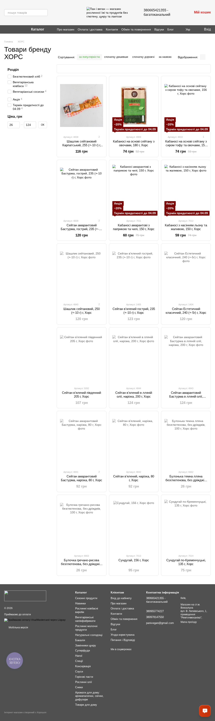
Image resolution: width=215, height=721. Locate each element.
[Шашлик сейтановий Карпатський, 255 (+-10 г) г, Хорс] (81, 105)
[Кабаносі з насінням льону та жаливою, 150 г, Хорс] (185, 189)
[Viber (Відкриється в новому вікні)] (11, 29)
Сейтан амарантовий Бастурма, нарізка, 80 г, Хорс (81, 478)
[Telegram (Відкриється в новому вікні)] (16, 29)
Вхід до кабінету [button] (121, 598)
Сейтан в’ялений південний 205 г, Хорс (81, 394)
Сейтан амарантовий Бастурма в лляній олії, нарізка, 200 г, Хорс (186, 396)
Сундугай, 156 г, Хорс (133, 560)
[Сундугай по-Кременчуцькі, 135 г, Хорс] (185, 524)
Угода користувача (122, 634)
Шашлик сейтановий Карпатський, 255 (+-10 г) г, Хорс (81, 145)
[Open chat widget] (205, 711)
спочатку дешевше (116, 56)
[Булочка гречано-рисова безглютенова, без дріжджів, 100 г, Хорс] (81, 524)
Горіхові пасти (84, 676)
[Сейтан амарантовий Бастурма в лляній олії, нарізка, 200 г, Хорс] (185, 357)
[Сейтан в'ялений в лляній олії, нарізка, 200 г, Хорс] (133, 357)
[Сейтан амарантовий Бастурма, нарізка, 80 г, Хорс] (81, 440)
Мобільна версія (18, 627)
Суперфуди (82, 650)
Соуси (79, 671)
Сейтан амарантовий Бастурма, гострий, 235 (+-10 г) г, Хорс (81, 229)
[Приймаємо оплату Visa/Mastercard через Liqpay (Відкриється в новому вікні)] (35, 619)
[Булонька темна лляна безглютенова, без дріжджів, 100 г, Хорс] (185, 440)
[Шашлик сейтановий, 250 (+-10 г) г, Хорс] (81, 273)
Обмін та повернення (136, 29)
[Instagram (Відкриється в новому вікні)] (6, 29)
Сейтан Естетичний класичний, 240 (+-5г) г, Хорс (186, 310)
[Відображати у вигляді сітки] (202, 57)
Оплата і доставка (90, 29)
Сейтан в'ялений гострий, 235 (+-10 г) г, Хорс (134, 310)
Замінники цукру (85, 645)
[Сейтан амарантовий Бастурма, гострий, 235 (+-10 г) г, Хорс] (81, 189)
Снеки (79, 687)
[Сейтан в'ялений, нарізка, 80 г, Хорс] (133, 440)
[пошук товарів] (44, 12)
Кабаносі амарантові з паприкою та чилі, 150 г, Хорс (134, 227)
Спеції (79, 661)
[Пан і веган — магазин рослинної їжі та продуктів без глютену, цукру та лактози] (25, 595)
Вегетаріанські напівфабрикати (85, 619)
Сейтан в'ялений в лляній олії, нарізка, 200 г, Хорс (133, 394)
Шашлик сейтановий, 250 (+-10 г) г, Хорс (81, 310)
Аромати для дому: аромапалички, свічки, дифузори (89, 696)
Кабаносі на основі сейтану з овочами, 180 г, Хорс (134, 143)
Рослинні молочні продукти (86, 628)
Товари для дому (86, 704)
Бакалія (80, 640)
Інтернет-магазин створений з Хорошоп (25, 712)
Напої (78, 655)
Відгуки (159, 29)
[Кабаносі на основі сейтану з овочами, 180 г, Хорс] (133, 105)
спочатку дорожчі (143, 56)
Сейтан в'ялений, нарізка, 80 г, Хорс (133, 478)
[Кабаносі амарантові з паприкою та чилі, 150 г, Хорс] (133, 189)
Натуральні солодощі (88, 635)
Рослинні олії (83, 682)
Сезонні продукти (86, 598)
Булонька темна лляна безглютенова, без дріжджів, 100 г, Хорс (186, 480)
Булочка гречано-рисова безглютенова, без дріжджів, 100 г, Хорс (81, 563)
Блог (170, 29)
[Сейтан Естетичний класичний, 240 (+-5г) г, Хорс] (185, 273)
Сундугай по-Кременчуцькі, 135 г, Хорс (186, 562)
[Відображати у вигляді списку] (208, 57)
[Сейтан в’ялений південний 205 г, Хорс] (81, 357)
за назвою (165, 56)
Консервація (83, 666)
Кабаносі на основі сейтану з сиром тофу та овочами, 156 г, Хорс (186, 145)
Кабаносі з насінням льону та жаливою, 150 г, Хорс (186, 227)
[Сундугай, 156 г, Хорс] (133, 524)
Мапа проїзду (189, 622)
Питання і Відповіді (123, 640)
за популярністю (89, 56)
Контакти (112, 29)
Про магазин (65, 29)
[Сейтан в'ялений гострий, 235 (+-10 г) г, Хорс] (133, 273)
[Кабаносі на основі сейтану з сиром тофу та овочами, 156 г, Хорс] (185, 105)
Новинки (80, 603)
